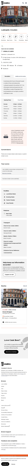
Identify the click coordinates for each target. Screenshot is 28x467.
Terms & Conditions (5, 421)
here (14, 436)
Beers (2, 400)
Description (7, 76)
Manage (13, 464)
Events (2, 395)
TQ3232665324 (8, 252)
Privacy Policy (4, 410)
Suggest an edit (9, 274)
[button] (26, 304)
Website (11, 65)
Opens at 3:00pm (8, 51)
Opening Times (7, 100)
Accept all (5, 464)
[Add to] (24, 291)
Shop (2, 407)
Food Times (20, 100)
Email (4, 65)
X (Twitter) (19, 65)
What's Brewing (5, 426)
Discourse (3, 423)
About (2, 386)
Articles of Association (6, 414)
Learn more (14, 460)
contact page (4, 375)
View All (25, 285)
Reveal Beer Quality (8, 316)
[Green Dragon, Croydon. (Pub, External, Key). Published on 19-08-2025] (14, 306)
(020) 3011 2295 (7, 62)
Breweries (3, 397)
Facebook (5, 68)
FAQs (22, 373)
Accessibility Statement (6, 412)
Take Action (4, 393)
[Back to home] (5, 3)
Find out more (19, 142)
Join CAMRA (4, 384)
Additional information (20, 76)
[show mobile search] (23, 2)
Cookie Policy (4, 417)
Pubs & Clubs (4, 390)
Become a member (6, 173)
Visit (2, 388)
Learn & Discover (5, 405)
